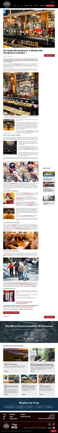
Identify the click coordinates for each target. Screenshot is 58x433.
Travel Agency (49, 5)
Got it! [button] (53, 431)
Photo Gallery (25, 416)
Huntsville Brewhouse (18, 63)
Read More (6, 371)
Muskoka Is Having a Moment (10, 364)
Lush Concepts (44, 427)
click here (24, 303)
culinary (30, 406)
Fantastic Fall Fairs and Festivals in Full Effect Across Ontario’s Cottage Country (48, 190)
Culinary (9, 316)
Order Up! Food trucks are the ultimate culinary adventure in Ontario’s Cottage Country (11, 386)
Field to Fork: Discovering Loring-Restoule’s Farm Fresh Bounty (45, 386)
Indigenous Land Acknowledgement (47, 418)
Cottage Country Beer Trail (26, 307)
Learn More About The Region (11, 312)
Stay (15, 5)
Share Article (48, 55)
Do (22, 5)
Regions (26, 5)
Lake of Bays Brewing (17, 60)
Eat (18, 5)
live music (39, 406)
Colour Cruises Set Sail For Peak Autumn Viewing (48, 179)
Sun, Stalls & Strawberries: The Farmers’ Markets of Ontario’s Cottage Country (29, 386)
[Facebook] (32, 334)
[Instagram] (26, 334)
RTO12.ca (53, 414)
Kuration (39, 427)
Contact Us (52, 415)
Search (54, 2)
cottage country (9, 406)
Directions (42, 5)
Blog (31, 5)
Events (36, 5)
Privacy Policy (51, 417)
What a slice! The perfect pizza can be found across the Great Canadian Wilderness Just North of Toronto (42, 365)
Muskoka (49, 406)
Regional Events (30, 338)
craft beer (20, 406)
